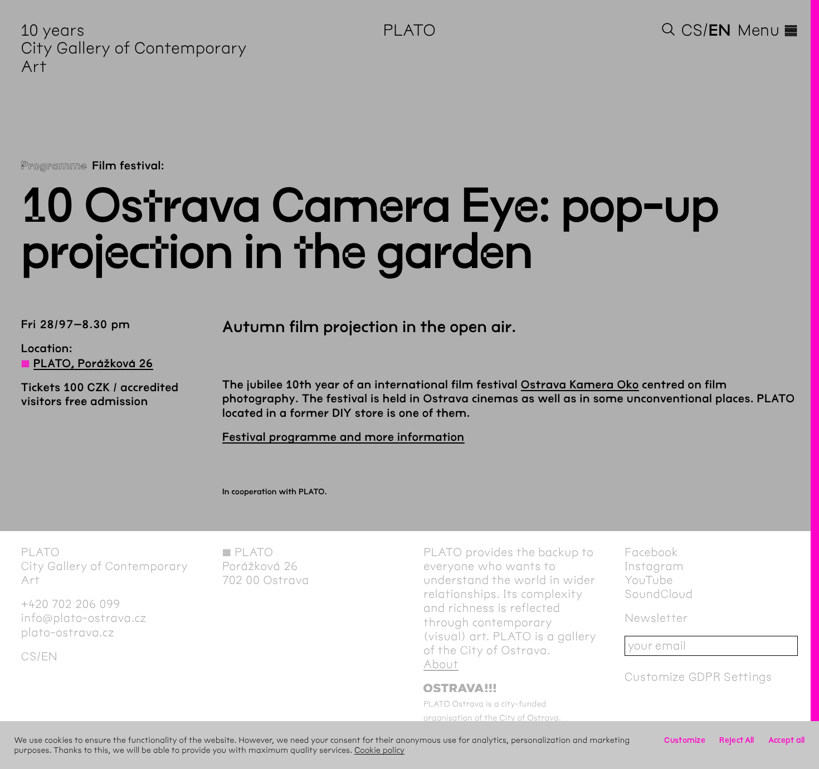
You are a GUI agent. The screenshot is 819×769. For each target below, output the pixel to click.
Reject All (736, 740)
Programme (54, 166)
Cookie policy (379, 750)
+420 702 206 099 (70, 604)
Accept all (786, 740)
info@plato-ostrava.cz (84, 618)
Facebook (651, 552)
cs (692, 30)
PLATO (409, 30)
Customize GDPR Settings (698, 676)
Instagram (654, 566)
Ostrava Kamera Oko (580, 385)
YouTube (649, 580)
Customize (684, 740)
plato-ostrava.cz (67, 632)
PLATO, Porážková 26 (93, 364)
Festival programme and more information (343, 438)
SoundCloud (659, 594)
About (441, 664)
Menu (768, 30)
